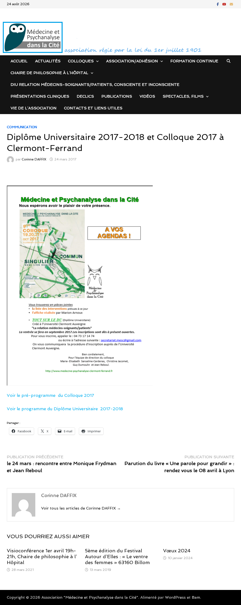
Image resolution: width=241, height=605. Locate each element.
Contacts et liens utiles (93, 108)
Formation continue (194, 61)
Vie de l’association (33, 108)
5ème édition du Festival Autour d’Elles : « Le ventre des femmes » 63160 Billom (117, 556)
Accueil (19, 61)
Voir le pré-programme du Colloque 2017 (50, 395)
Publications (116, 96)
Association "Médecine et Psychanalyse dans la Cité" (89, 597)
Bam (196, 597)
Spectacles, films (183, 96)
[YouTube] (225, 3)
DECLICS (85, 96)
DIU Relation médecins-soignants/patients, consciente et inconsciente (95, 84)
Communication (22, 127)
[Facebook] (218, 3)
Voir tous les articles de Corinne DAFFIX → (81, 508)
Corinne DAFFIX (34, 159)
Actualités (47, 61)
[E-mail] (231, 3)
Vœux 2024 (176, 550)
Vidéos (147, 96)
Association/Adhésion (132, 61)
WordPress (175, 597)
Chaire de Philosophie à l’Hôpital (49, 73)
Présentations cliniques (40, 96)
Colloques (81, 61)
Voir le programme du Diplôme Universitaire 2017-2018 (65, 408)
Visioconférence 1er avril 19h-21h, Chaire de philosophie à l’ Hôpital (42, 556)
